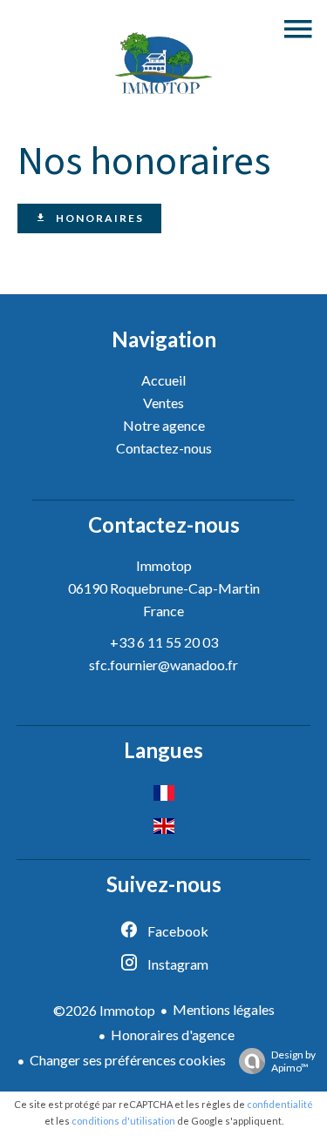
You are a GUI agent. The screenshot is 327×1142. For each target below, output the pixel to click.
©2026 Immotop (104, 1010)
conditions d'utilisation (123, 1120)
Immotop (164, 565)
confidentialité (280, 1104)
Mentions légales (224, 1009)
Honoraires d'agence (173, 1034)
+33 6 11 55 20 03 (164, 642)
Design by (293, 1061)
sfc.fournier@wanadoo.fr (163, 664)
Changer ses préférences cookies (128, 1059)
